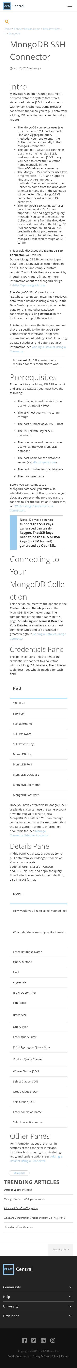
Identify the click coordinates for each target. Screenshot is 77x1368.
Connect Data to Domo (27, 29)
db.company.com (44, 462)
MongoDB (14, 33)
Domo (7, 29)
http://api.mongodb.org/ (29, 285)
